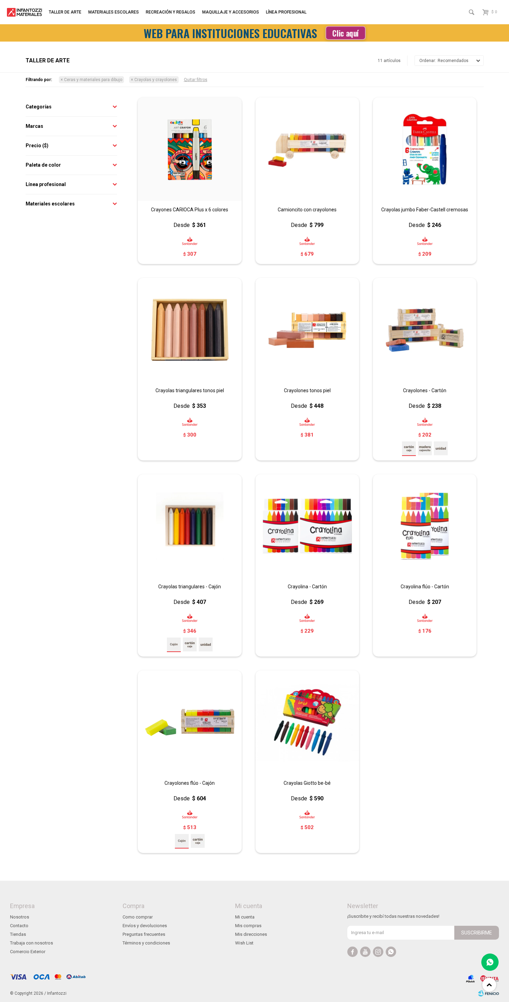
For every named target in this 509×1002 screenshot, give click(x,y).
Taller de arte (65, 12)
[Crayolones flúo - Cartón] (198, 841)
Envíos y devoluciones (145, 925)
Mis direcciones (251, 934)
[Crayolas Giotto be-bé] (307, 722)
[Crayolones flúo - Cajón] (189, 722)
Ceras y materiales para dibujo (93, 79)
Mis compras (248, 925)
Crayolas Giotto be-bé (307, 783)
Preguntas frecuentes (144, 934)
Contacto (19, 925)
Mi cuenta (244, 917)
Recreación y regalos (170, 12)
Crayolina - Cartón (307, 586)
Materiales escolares (113, 12)
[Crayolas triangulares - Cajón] (189, 526)
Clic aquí (345, 33)
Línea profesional (286, 12)
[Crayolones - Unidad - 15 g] (441, 448)
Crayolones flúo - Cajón (189, 783)
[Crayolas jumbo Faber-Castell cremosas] (424, 149)
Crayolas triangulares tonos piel (189, 390)
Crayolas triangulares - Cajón (189, 586)
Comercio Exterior (27, 951)
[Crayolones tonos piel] (307, 329)
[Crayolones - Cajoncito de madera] (425, 448)
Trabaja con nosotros (31, 943)
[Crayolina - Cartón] (307, 526)
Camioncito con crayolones (307, 209)
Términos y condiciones (146, 943)
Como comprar (138, 917)
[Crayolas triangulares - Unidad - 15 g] (206, 644)
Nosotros (19, 917)
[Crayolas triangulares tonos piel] (189, 329)
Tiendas (18, 934)
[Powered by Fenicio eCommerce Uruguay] (488, 993)
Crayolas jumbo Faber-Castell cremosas (424, 209)
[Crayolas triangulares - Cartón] (190, 644)
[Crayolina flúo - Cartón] (424, 526)
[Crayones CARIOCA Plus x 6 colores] (189, 149)
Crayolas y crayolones (155, 79)
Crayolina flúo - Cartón (425, 586)
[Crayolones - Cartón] (424, 329)
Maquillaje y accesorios (230, 12)
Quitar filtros (195, 79)
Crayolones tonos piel (307, 390)
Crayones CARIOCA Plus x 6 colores (189, 209)
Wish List (244, 943)
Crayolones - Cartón (424, 390)
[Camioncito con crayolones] (307, 149)
